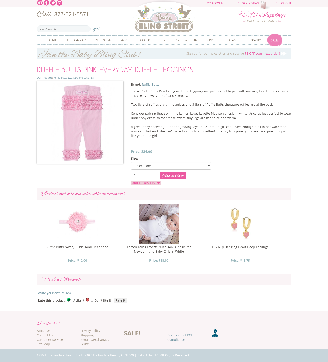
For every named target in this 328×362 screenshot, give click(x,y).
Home (52, 40)
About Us (43, 331)
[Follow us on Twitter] (53, 2)
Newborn (103, 40)
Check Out (283, 3)
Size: (134, 158)
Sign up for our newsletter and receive (159, 53)
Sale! (275, 40)
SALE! (132, 333)
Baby (124, 40)
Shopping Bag (248, 3)
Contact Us (45, 335)
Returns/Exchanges (94, 339)
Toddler (143, 40)
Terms (85, 344)
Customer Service (50, 339)
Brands (256, 40)
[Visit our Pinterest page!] (40, 2)
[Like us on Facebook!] (46, 2)
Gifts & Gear (186, 40)
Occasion (232, 40)
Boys (163, 40)
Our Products (44, 77)
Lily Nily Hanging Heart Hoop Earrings (240, 247)
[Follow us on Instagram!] (59, 2)
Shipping (87, 335)
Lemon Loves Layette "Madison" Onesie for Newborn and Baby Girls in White (159, 249)
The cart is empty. (266, 4)
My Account (216, 3)
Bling (210, 40)
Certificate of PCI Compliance (179, 337)
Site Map (43, 344)
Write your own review (54, 293)
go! (96, 27)
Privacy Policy (90, 331)
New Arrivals (76, 40)
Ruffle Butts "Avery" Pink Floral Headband (77, 247)
